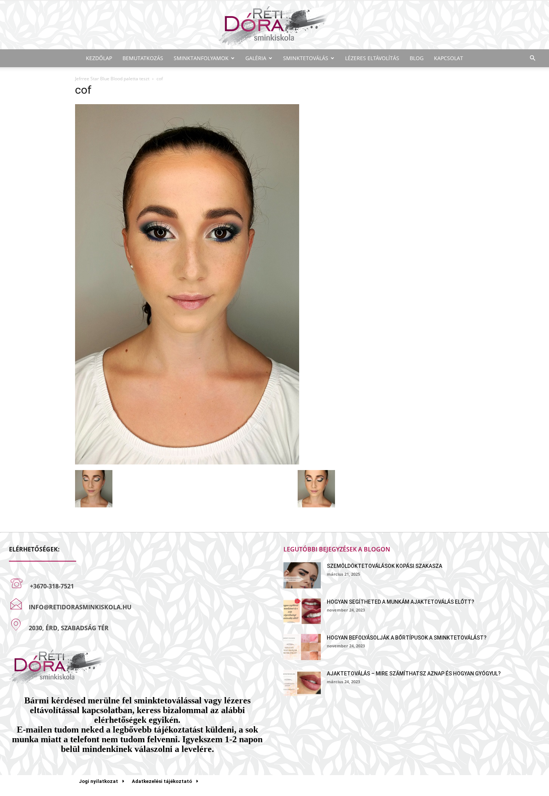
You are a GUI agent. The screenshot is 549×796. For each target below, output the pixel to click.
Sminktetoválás (305, 58)
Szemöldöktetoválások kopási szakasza (384, 566)
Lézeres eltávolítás (372, 58)
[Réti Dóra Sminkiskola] (274, 25)
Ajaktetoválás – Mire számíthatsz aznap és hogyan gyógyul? (414, 674)
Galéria (255, 58)
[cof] (187, 462)
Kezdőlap (99, 58)
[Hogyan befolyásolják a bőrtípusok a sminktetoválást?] (302, 647)
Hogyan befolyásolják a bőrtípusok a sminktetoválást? (407, 638)
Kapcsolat (448, 58)
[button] (533, 58)
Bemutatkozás (142, 58)
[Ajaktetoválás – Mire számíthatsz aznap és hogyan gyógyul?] (302, 683)
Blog (417, 58)
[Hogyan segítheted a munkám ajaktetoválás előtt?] (302, 611)
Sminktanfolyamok (201, 58)
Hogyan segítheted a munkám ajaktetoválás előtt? (400, 602)
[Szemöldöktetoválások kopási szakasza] (302, 575)
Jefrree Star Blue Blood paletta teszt (112, 78)
